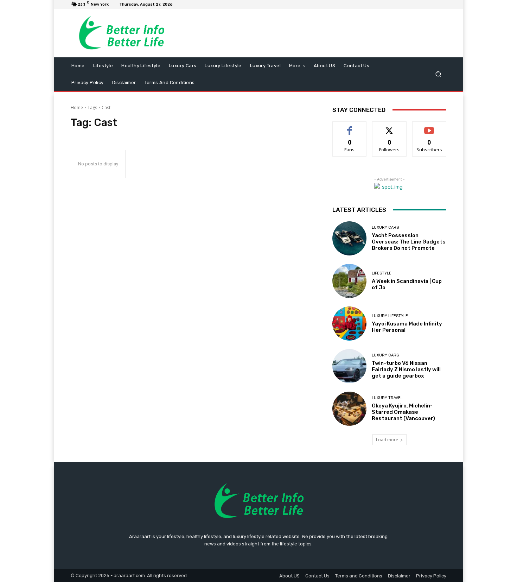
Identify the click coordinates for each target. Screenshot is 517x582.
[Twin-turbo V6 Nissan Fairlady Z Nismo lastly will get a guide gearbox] (349, 366)
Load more (387, 440)
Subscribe (429, 126)
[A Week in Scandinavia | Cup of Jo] (349, 281)
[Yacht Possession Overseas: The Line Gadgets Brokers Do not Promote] (349, 238)
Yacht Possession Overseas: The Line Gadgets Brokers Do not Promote (409, 241)
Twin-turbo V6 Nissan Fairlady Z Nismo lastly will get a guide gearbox (406, 369)
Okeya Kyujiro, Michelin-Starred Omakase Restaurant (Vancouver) (403, 412)
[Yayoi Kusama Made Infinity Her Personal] (349, 323)
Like (350, 126)
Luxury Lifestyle (390, 316)
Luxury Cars (385, 227)
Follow (389, 126)
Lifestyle (381, 273)
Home (77, 107)
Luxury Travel (387, 398)
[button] (438, 74)
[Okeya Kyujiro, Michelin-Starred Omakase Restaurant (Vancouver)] (349, 409)
